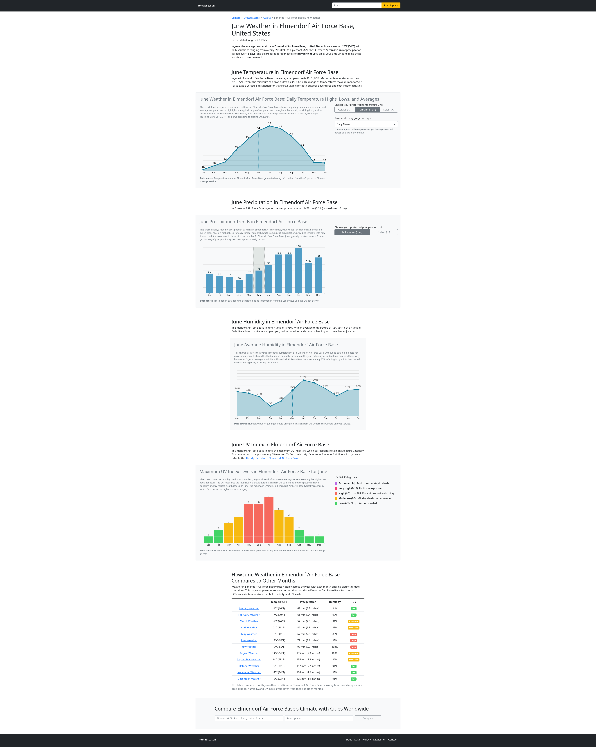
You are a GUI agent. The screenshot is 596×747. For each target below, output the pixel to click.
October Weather (249, 666)
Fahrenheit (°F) (367, 109)
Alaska (267, 17)
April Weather (249, 627)
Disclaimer (379, 739)
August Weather (249, 653)
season (206, 5)
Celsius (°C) (344, 109)
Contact (392, 739)
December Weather (249, 678)
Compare (368, 718)
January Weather (249, 608)
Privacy (366, 739)
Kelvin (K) (388, 109)
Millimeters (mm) (352, 232)
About (348, 739)
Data (357, 739)
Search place (391, 5)
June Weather (249, 640)
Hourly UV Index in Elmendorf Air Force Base (272, 458)
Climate (236, 17)
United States (252, 17)
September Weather (249, 659)
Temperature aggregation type (353, 118)
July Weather (249, 646)
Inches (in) (384, 232)
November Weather (249, 672)
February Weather (249, 614)
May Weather (249, 634)
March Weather (249, 621)
